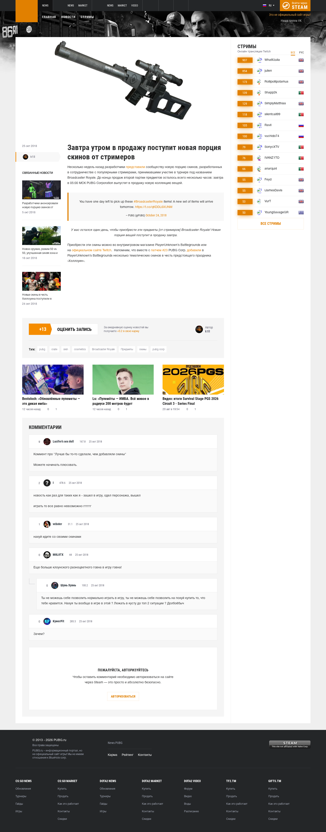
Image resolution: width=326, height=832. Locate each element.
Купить (62, 789)
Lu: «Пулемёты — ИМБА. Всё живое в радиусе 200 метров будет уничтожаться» (120, 401)
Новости (68, 17)
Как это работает (68, 804)
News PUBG (115, 742)
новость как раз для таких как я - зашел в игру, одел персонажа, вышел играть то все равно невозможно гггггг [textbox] (87, 501)
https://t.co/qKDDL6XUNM (153, 207)
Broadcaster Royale (103, 349)
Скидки (62, 819)
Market (82, 5)
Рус (301, 52)
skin (65, 349)
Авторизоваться (123, 696)
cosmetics (80, 349)
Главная (49, 17)
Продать (63, 796)
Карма (112, 755)
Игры (19, 811)
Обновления (23, 789)
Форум (188, 789)
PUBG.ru (37, 750)
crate (54, 349)
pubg (42, 349)
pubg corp (159, 349)
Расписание (191, 811)
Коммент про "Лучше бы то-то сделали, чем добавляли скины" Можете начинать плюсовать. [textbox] (79, 459)
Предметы (127, 349)
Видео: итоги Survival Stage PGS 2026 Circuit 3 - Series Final (190, 401)
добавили (194, 250)
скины (142, 349)
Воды (187, 804)
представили (135, 167)
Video (134, 5)
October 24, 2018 (156, 215)
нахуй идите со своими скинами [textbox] (57, 537)
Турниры (21, 796)
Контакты (145, 755)
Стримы (87, 17)
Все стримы (271, 223)
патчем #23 (159, 250)
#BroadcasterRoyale (148, 201)
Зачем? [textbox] (39, 634)
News (45, 5)
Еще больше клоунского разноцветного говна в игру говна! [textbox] (77, 567)
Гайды (19, 804)
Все (293, 52)
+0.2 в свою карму (128, 331)
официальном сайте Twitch (91, 250)
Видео (188, 796)
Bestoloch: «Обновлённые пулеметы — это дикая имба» (51, 401)
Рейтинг (128, 755)
